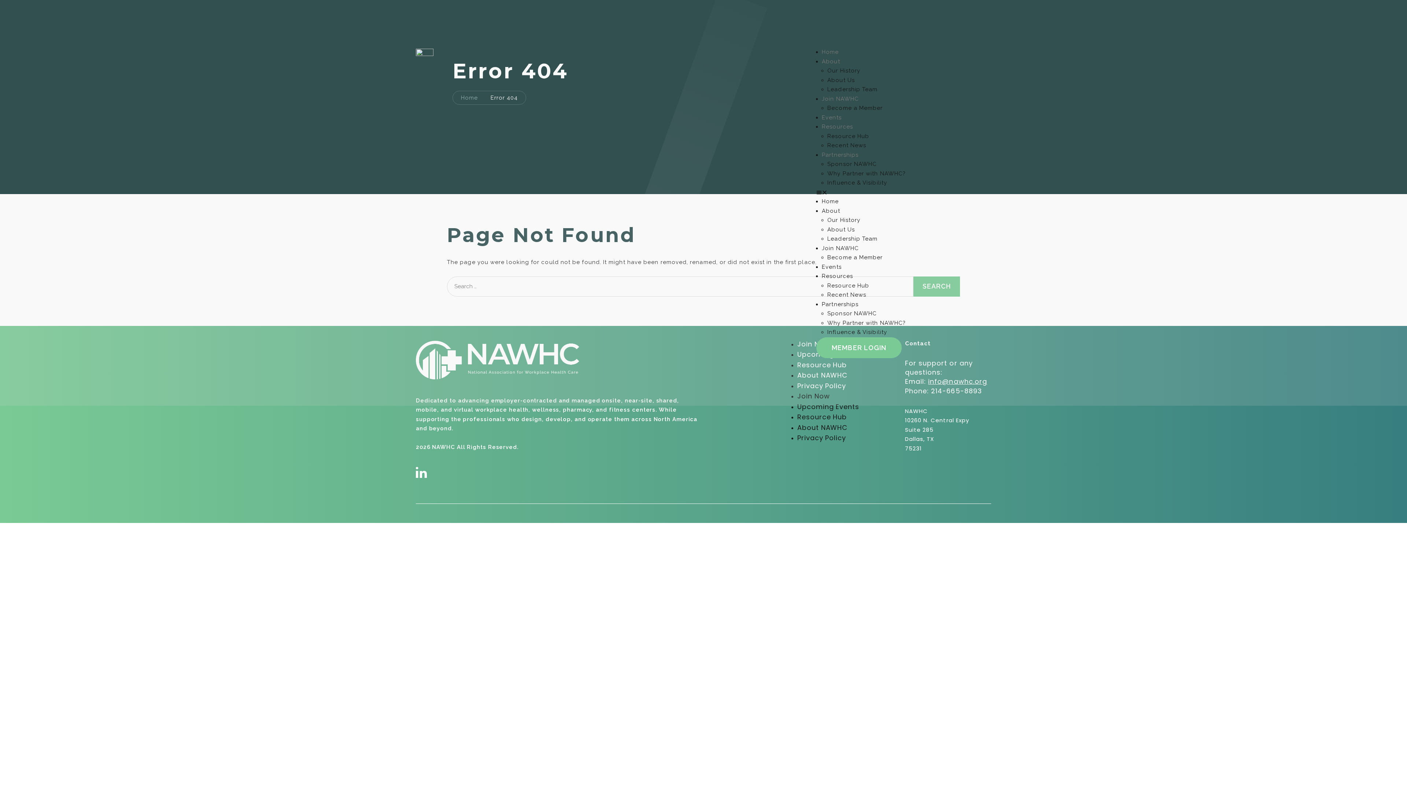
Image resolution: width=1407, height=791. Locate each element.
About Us (841, 80)
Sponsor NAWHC (852, 164)
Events (831, 117)
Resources (837, 126)
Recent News (846, 145)
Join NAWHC (840, 99)
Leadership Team (852, 89)
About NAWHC (822, 427)
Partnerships (840, 155)
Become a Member (855, 108)
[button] (903, 192)
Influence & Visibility (857, 182)
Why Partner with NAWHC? (866, 173)
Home (830, 52)
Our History (843, 70)
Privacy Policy (821, 437)
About (831, 61)
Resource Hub (848, 136)
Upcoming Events (828, 406)
